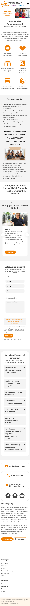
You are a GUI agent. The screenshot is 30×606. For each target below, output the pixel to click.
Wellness (4, 576)
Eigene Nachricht (12, 302)
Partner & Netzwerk (7, 589)
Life (7, 5)
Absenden (8, 336)
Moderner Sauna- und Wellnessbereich (15, 138)
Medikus (21, 5)
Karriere (4, 584)
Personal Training (7, 571)
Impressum (4, 604)
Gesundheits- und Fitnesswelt (15, 134)
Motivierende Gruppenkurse (15, 131)
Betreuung (4, 563)
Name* (9, 281)
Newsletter (4, 586)
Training (3, 566)
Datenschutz (14, 604)
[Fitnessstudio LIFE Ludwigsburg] (4, 4)
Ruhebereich (15, 144)
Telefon (9, 291)
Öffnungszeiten (20, 539)
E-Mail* (9, 286)
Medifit (13, 5)
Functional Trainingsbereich (15, 141)
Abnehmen (5, 573)
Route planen (7, 539)
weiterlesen (10, 252)
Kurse (3, 568)
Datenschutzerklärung (20, 326)
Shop (3, 591)
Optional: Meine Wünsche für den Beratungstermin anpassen (15, 321)
